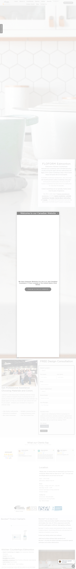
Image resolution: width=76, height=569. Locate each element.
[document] (38, 284)
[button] (57, 213)
